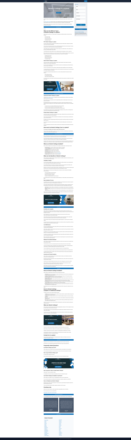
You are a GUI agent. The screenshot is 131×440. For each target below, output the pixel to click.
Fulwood (53, 392)
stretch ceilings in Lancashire (50, 97)
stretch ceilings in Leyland (48, 21)
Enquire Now (58, 268)
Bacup (60, 427)
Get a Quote (58, 12)
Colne (59, 430)
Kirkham (45, 425)
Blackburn (45, 426)
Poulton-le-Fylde (46, 435)
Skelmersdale (46, 427)
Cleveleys (60, 425)
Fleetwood (60, 428)
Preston (51, 392)
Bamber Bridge (45, 392)
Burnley (60, 426)
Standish (55, 392)
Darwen (45, 424)
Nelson (60, 429)
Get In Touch (80, 29)
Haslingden (45, 434)
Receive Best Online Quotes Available (58, 93)
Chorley (48, 392)
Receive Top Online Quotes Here (58, 394)
